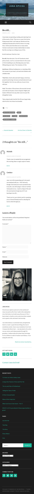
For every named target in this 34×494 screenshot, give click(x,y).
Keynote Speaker (7, 130)
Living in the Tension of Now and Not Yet (13, 382)
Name (4, 247)
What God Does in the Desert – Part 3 (12, 403)
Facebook (7, 116)
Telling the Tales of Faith (8, 390)
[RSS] (15, 354)
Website (4, 257)
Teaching (4, 425)
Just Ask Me (5, 420)
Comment (5, 224)
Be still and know (9, 112)
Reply (8, 165)
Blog (7, 107)
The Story (5, 429)
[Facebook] (4, 354)
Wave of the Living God (8, 399)
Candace (9, 172)
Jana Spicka (17, 6)
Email (4, 252)
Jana (13, 33)
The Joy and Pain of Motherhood (11, 386)
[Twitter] (7, 354)
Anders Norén (24, 491)
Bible (19, 112)
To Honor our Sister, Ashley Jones (11, 377)
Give (3, 438)
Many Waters (6, 433)
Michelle (9, 151)
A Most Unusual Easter (8, 395)
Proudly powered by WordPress (13, 489)
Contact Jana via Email (10, 362)
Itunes (15, 116)
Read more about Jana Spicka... (23, 342)
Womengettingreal (10, 119)
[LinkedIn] (11, 354)
